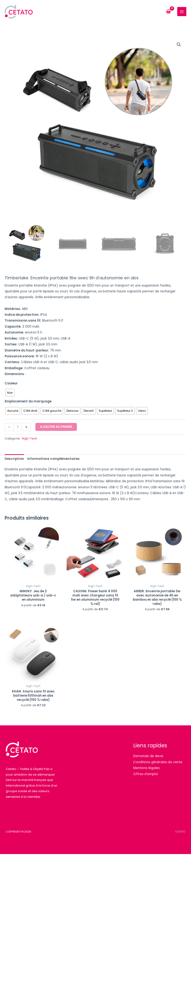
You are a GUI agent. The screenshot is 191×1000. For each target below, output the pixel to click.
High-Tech (29, 438)
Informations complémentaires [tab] (53, 459)
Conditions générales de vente (157, 762)
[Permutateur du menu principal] (181, 11)
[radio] (10, 392)
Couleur (11, 383)
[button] (179, 44)
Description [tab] (14, 459)
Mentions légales (146, 768)
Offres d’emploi (145, 774)
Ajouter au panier (56, 427)
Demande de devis (148, 756)
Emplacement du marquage (28, 401)
